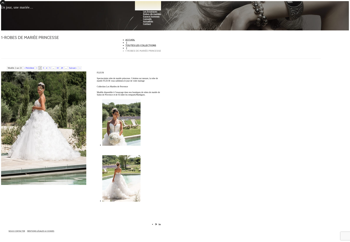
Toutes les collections (140, 45)
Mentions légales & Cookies (40, 231)
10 (57, 68)
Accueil (130, 39)
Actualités (148, 21)
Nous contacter (17, 231)
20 (62, 68)
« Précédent (29, 68)
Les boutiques (150, 11)
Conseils (147, 19)
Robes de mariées (152, 14)
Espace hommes (151, 16)
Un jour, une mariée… (17, 7)
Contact (147, 24)
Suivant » (73, 68)
